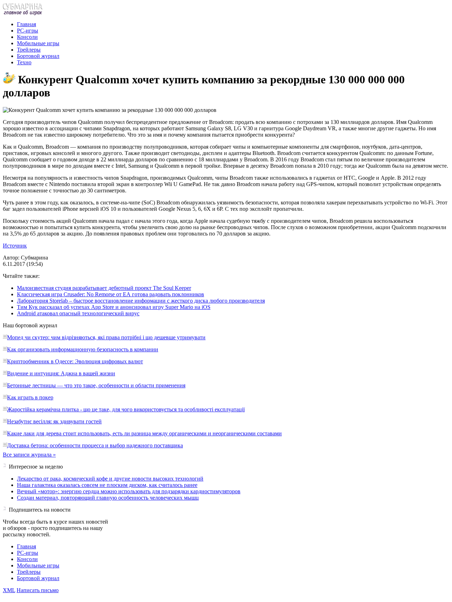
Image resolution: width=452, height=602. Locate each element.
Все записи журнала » (29, 455)
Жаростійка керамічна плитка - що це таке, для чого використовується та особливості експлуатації (126, 409)
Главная (26, 24)
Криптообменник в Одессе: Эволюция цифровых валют (75, 361)
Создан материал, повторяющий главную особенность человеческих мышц (108, 498)
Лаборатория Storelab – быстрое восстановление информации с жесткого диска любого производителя (141, 301)
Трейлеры (29, 50)
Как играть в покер (30, 397)
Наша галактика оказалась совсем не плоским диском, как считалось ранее (107, 485)
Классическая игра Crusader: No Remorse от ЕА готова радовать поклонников (110, 294)
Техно (24, 62)
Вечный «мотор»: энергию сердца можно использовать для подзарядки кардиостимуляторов (128, 491)
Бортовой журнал (38, 56)
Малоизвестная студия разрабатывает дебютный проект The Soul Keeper (104, 288)
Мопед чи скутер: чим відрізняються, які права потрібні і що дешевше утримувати (106, 337)
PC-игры (27, 31)
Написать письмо (38, 590)
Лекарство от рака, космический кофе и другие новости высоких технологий (110, 479)
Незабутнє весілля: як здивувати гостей (54, 421)
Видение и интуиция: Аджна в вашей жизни (61, 373)
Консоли (27, 37)
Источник (15, 246)
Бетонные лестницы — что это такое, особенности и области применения (96, 385)
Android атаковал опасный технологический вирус (78, 313)
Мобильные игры (38, 43)
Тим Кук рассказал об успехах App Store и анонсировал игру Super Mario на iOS (113, 307)
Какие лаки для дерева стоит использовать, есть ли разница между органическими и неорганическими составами (144, 433)
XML (9, 590)
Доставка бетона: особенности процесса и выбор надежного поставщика (95, 445)
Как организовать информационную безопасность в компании (82, 349)
